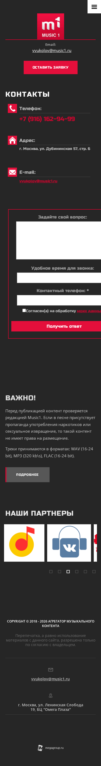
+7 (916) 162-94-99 (47, 119)
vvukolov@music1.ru (51, 50)
